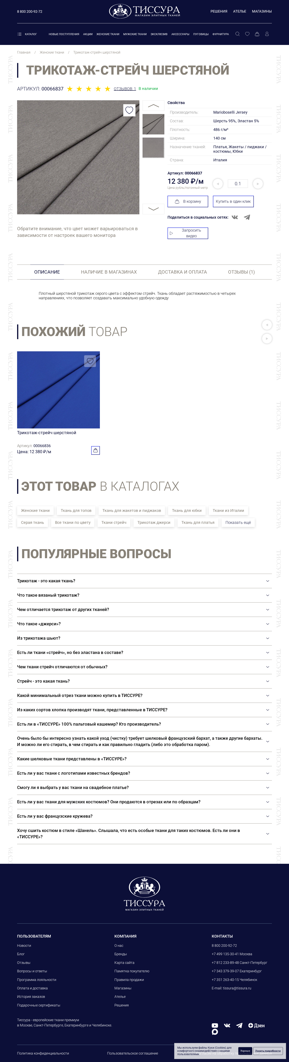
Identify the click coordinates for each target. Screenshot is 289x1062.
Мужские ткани (135, 34)
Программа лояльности (36, 980)
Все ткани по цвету (72, 522)
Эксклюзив (159, 34)
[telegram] (239, 1025)
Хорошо (245, 1050)
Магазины (262, 11)
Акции (88, 34)
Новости (24, 945)
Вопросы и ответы (32, 971)
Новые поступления (64, 34)
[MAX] (215, 1031)
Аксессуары (180, 34)
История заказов (31, 996)
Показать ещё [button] (238, 522)
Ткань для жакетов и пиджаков (131, 510)
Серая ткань (32, 522)
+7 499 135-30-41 (225, 954)
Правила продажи (129, 980)
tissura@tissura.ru (237, 988)
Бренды (120, 954)
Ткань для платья (197, 522)
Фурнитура (221, 34)
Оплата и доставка (32, 988)
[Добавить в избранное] (129, 110)
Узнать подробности (268, 1050)
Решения (219, 11)
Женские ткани (108, 34)
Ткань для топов (76, 510)
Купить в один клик (233, 201)
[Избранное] (247, 34)
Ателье (239, 11)
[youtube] (215, 1025)
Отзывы (23, 963)
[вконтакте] (227, 1025)
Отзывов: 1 (125, 89)
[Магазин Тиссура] (144, 894)
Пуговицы (201, 34)
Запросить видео (191, 233)
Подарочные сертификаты (38, 1005)
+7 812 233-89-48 (225, 963)
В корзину (192, 201)
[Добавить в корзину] (95, 450)
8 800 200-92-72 (224, 945)
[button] (267, 325)
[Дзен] (256, 1025)
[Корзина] (257, 34)
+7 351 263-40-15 (225, 980)
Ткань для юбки (187, 510)
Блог (21, 954)
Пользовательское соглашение (132, 1053)
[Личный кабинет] (267, 34)
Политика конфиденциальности (43, 1053)
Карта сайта (124, 963)
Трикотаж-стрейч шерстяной (46, 432)
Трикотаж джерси (153, 522)
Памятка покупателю (131, 971)
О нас (118, 945)
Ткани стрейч (113, 522)
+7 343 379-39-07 (225, 971)
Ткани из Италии (228, 510)
